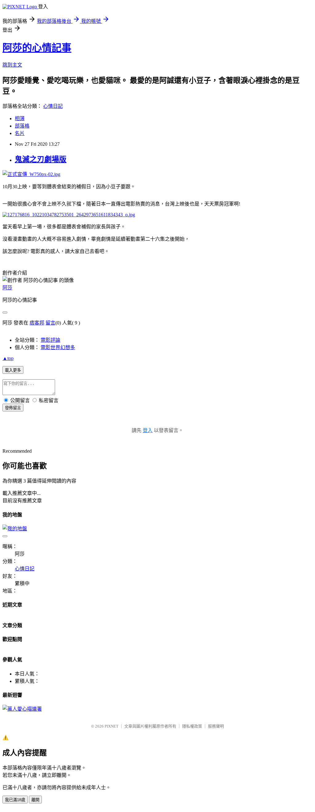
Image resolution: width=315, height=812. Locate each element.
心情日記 (53, 106)
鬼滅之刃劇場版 (40, 159)
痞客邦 (37, 322)
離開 (35, 800)
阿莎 (7, 287)
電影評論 (50, 340)
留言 (50, 322)
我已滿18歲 (15, 800)
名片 (20, 133)
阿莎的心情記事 (36, 47)
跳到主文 (12, 64)
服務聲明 (216, 726)
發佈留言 (13, 408)
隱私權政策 (192, 726)
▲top (8, 358)
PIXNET (111, 726)
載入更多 (13, 370)
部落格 (22, 126)
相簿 (20, 118)
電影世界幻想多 (58, 347)
